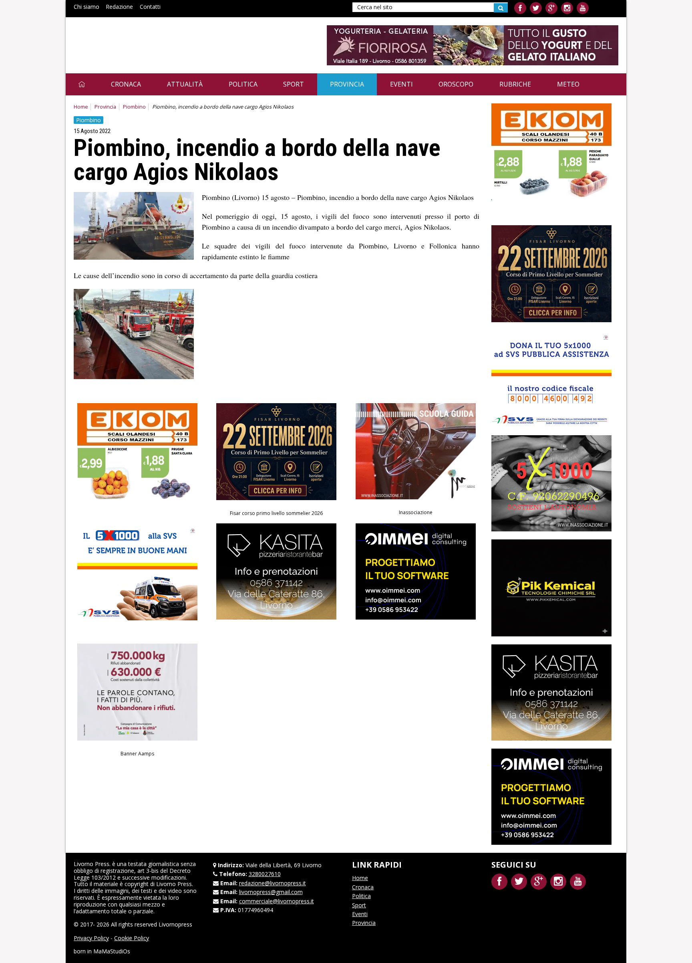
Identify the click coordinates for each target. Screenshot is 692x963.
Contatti (150, 6)
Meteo (568, 84)
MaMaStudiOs (111, 951)
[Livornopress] (149, 39)
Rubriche (515, 84)
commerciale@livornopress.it (276, 901)
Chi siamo (86, 6)
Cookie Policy (131, 938)
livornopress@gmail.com (271, 892)
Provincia (347, 84)
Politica (243, 84)
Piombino (134, 106)
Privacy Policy (91, 938)
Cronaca (126, 84)
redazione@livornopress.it (272, 883)
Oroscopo (456, 84)
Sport (293, 84)
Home (81, 106)
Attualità (185, 84)
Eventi (401, 84)
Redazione (119, 6)
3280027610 (265, 874)
